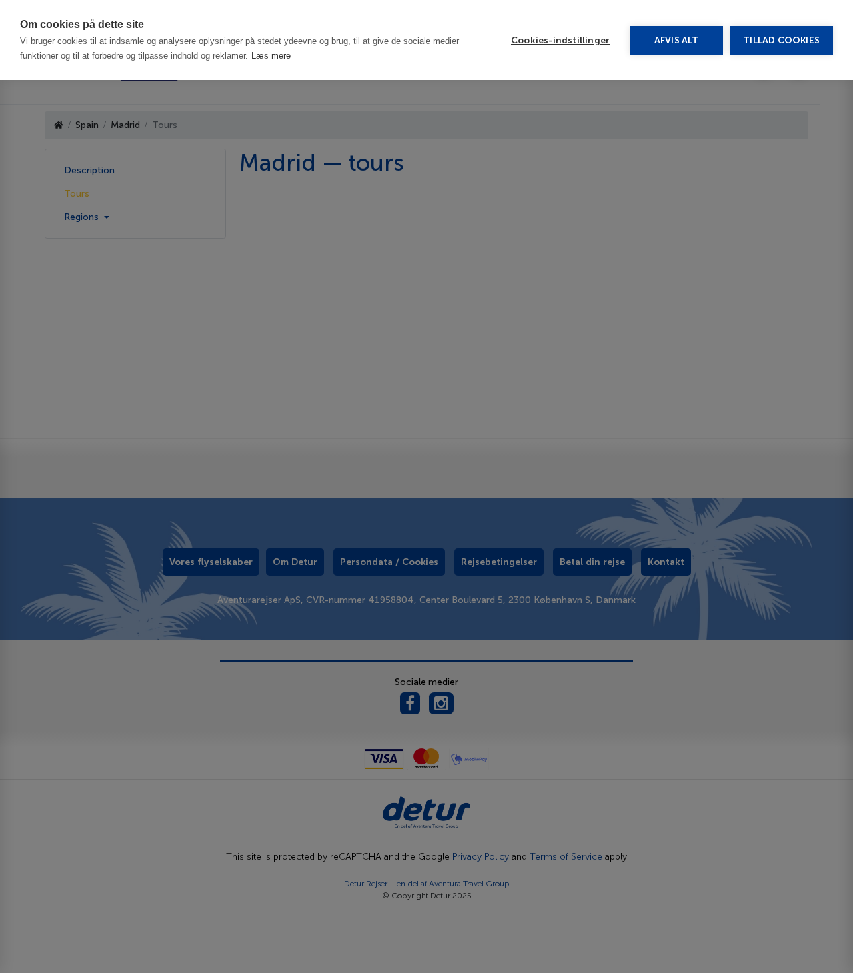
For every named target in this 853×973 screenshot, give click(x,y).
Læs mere (271, 56)
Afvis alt (676, 40)
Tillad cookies (781, 40)
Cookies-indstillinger (560, 40)
